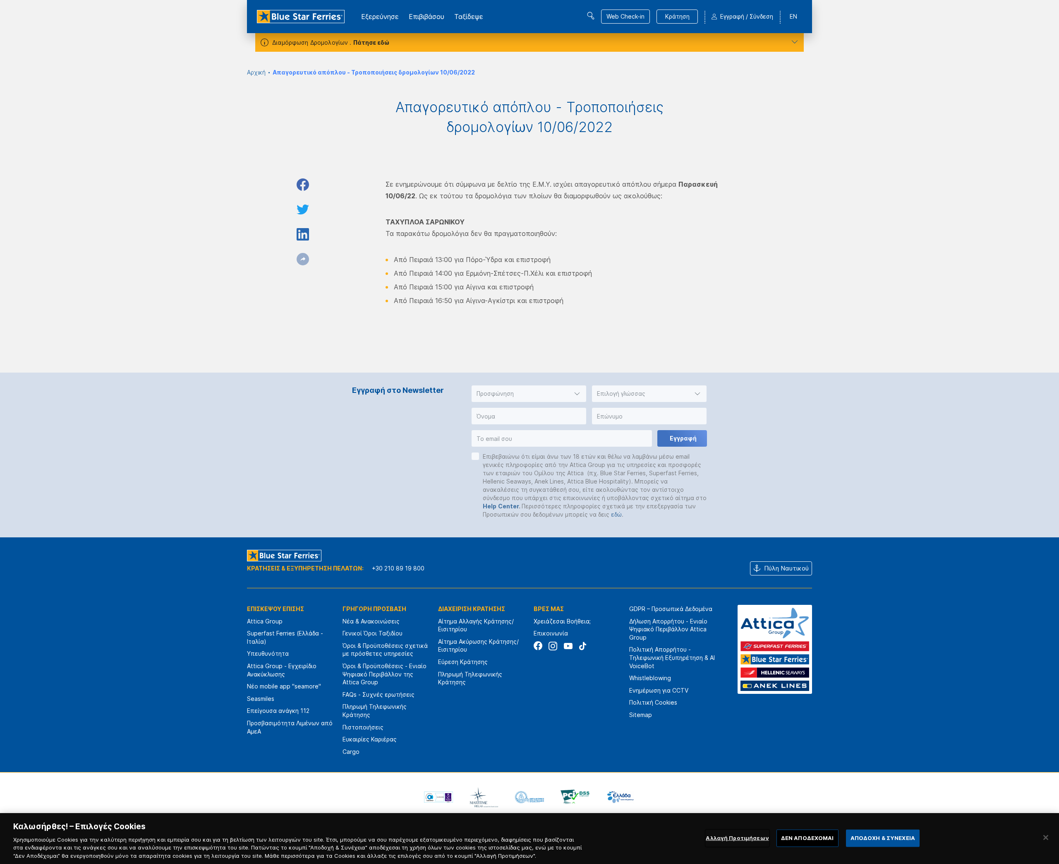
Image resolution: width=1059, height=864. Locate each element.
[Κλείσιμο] (1046, 837)
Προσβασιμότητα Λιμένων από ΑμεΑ (290, 727)
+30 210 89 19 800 (398, 568)
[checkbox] (475, 456)
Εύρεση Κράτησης (463, 661)
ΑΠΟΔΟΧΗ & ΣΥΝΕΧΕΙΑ (883, 838)
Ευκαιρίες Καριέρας (370, 739)
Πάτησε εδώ (371, 42)
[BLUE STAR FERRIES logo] (301, 16)
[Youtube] (567, 646)
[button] (529, 393)
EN (793, 16)
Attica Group (265, 621)
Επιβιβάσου (426, 16)
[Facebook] (538, 646)
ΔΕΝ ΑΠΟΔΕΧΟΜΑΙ (807, 838)
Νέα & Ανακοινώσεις (371, 621)
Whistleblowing (650, 677)
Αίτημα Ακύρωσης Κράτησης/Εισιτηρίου (478, 645)
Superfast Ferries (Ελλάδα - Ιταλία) (285, 637)
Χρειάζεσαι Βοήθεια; (562, 621)
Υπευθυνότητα (268, 653)
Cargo (351, 751)
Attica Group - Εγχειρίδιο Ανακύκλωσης (281, 670)
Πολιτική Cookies (653, 702)
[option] (438, 797)
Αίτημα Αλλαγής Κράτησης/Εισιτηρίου (476, 625)
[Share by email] (303, 259)
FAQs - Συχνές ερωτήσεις (378, 694)
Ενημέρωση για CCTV (658, 690)
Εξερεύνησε (380, 16)
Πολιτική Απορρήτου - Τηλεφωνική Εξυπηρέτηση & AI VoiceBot (672, 657)
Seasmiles (260, 698)
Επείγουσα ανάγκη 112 (278, 710)
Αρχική (256, 72)
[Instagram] (553, 646)
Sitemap (640, 714)
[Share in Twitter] (303, 209)
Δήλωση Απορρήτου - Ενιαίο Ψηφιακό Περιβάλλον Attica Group (668, 629)
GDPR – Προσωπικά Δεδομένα (670, 608)
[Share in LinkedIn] (303, 234)
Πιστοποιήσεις (363, 727)
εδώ (616, 514)
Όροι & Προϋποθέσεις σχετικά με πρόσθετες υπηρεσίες (385, 649)
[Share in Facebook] (303, 184)
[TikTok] (582, 646)
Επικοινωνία (551, 633)
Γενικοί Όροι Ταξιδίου (373, 633)
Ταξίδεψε (468, 16)
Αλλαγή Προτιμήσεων (737, 838)
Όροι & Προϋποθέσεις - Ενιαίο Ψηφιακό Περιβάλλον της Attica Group (384, 674)
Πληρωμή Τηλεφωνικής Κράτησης (375, 710)
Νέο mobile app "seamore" (284, 686)
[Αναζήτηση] (590, 15)
